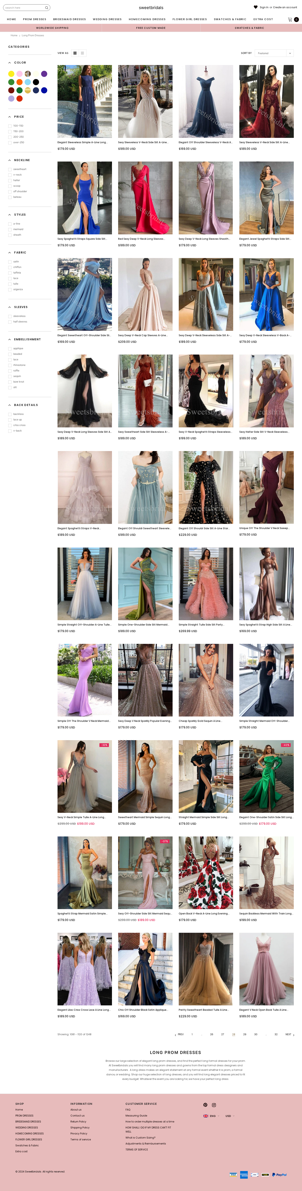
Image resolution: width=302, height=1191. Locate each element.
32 (276, 1034)
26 (211, 1034)
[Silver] (28, 74)
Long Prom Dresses (33, 35)
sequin (17, 376)
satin (16, 261)
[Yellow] (11, 74)
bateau (17, 196)
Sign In (264, 7)
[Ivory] (36, 74)
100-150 (18, 125)
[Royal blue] (44, 90)
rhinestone (19, 364)
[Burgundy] (11, 90)
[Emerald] (19, 90)
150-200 (18, 131)
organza (18, 289)
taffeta (17, 272)
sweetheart (19, 169)
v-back (17, 430)
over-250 (18, 142)
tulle (15, 283)
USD (228, 1116)
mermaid (18, 229)
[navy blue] (36, 90)
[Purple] (44, 74)
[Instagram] (214, 1105)
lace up (17, 419)
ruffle (16, 370)
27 (222, 1034)
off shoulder (20, 191)
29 (244, 1034)
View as (63, 53)
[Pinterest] (205, 1105)
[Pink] (19, 74)
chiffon (17, 267)
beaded (17, 353)
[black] (36, 82)
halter (16, 180)
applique (18, 348)
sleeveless (19, 316)
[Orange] (19, 82)
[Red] (19, 98)
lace (15, 278)
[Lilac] (11, 98)
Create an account (285, 7)
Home (14, 35)
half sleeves (20, 321)
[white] (44, 82)
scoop (16, 185)
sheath (17, 234)
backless (18, 413)
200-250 (18, 136)
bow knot (18, 381)
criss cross (19, 425)
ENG (213, 1116)
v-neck (17, 174)
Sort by (246, 53)
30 (255, 1034)
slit (15, 387)
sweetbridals (151, 7)
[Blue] (28, 82)
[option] (52, 28)
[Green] (11, 82)
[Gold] (28, 90)
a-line (16, 223)
